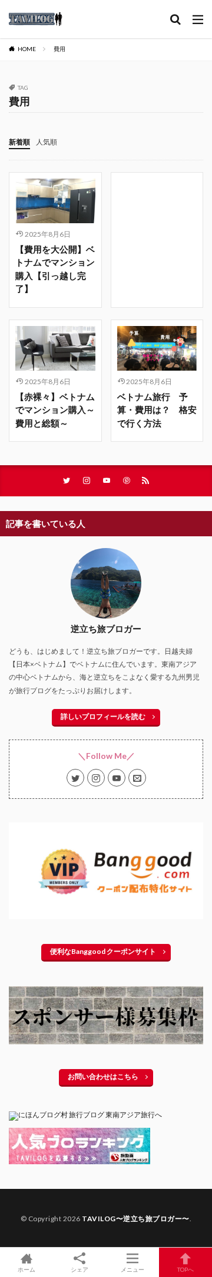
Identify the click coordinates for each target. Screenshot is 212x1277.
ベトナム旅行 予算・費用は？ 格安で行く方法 (157, 409)
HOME (27, 48)
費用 (59, 48)
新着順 (19, 141)
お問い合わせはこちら (103, 1076)
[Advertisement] (157, 215)
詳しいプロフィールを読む (103, 716)
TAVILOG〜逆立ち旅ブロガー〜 (136, 1218)
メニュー (132, 1269)
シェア (79, 1269)
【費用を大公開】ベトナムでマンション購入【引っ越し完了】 (55, 269)
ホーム (26, 1269)
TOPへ (185, 1269)
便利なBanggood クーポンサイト (103, 951)
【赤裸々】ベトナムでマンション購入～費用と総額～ (55, 409)
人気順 (46, 141)
